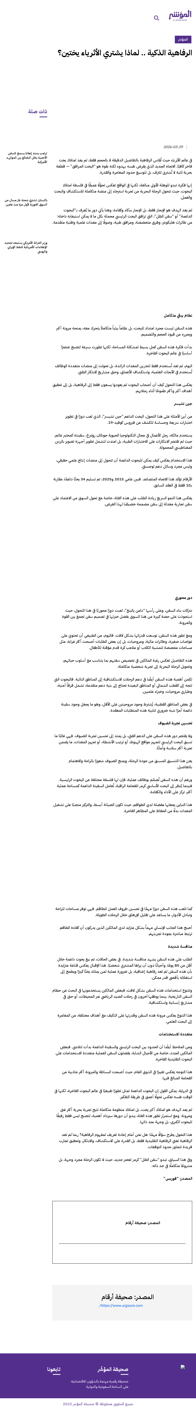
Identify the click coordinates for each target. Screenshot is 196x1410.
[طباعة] (152, 1273)
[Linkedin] (163, 1273)
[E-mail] (183, 1254)
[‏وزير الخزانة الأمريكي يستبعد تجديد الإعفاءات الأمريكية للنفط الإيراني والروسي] (25, 225)
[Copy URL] (140, 1273)
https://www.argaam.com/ (120, 1305)
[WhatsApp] (175, 1273)
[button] (156, 18)
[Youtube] (13, 1384)
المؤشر (183, 39)
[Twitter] (187, 1273)
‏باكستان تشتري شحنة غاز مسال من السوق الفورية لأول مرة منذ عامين (26, 202)
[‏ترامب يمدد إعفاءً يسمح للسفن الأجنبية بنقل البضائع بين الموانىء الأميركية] (25, 135)
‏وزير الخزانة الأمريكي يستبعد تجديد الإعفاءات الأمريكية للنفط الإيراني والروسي (26, 247)
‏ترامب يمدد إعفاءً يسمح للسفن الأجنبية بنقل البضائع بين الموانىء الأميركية (26, 157)
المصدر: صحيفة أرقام (128, 1297)
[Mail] (47, 1384)
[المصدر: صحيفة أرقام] (172, 1302)
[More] (128, 1273)
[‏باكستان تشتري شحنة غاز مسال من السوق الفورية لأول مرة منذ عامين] (25, 182)
